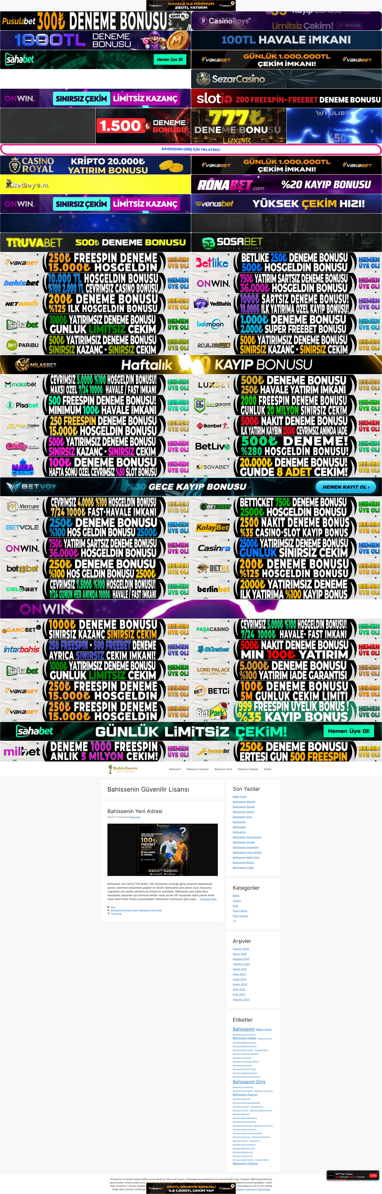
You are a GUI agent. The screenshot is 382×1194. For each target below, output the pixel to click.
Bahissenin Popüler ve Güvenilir (245, 1129)
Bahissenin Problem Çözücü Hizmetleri (247, 1133)
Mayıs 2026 (240, 953)
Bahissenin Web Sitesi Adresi (244, 1148)
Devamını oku (208, 899)
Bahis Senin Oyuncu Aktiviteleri (244, 1122)
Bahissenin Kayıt (257, 1107)
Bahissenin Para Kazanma (242, 1126)
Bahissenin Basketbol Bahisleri (244, 1043)
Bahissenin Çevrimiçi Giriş (243, 1156)
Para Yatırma (240, 915)
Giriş (113, 907)
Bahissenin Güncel (244, 806)
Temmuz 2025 (241, 964)
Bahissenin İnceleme (198, 769)
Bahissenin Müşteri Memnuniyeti (245, 1118)
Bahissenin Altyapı (244, 842)
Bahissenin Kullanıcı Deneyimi (261, 1110)
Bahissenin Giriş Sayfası (247, 837)
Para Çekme (240, 910)
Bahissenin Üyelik (243, 867)
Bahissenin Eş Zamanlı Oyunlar (244, 1069)
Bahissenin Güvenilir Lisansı (124, 910)
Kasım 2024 (240, 984)
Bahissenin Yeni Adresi (134, 811)
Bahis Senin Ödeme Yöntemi (243, 1160)
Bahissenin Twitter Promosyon (244, 1145)
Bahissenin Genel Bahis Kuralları (245, 1073)
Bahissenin (175, 769)
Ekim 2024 (239, 989)
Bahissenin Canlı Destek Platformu (246, 1061)
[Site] (95, 262)
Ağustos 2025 (241, 959)
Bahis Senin (240, 796)
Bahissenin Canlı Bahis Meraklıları (245, 1054)
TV (234, 921)
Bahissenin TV (254, 1141)
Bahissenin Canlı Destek (247, 852)
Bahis (236, 895)
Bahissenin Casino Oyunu (242, 1065)
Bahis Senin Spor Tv (240, 1141)
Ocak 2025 (239, 974)
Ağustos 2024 (241, 999)
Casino (237, 900)
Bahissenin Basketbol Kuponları (245, 1046)
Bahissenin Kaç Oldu (240, 1110)
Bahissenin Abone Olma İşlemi (244, 1035)
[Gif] (191, 364)
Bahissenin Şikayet (248, 769)
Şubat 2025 (240, 969)
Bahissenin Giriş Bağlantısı (243, 1091)
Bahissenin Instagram (245, 847)
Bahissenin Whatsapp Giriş (243, 1152)
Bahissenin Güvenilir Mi (241, 1099)
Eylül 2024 (239, 994)
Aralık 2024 (240, 979)
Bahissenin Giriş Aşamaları (243, 1087)
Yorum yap (116, 913)
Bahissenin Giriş (223, 769)
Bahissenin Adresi (243, 811)
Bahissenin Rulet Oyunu (242, 1137)
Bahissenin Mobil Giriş (246, 857)
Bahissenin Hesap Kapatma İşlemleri (246, 1103)
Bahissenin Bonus (243, 862)
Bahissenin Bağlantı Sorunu (243, 1050)
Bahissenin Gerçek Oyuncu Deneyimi (246, 1077)
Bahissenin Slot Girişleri (261, 1137)
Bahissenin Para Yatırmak (263, 1126)
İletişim (268, 769)
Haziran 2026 (241, 948)
